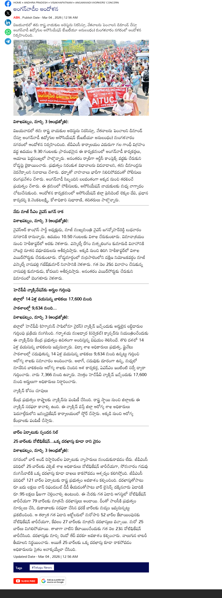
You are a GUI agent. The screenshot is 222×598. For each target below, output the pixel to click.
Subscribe (28, 581)
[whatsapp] (8, 32)
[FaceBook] (8, 3)
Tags (19, 567)
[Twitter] (8, 13)
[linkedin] (8, 22)
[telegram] (8, 41)
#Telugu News (42, 567)
